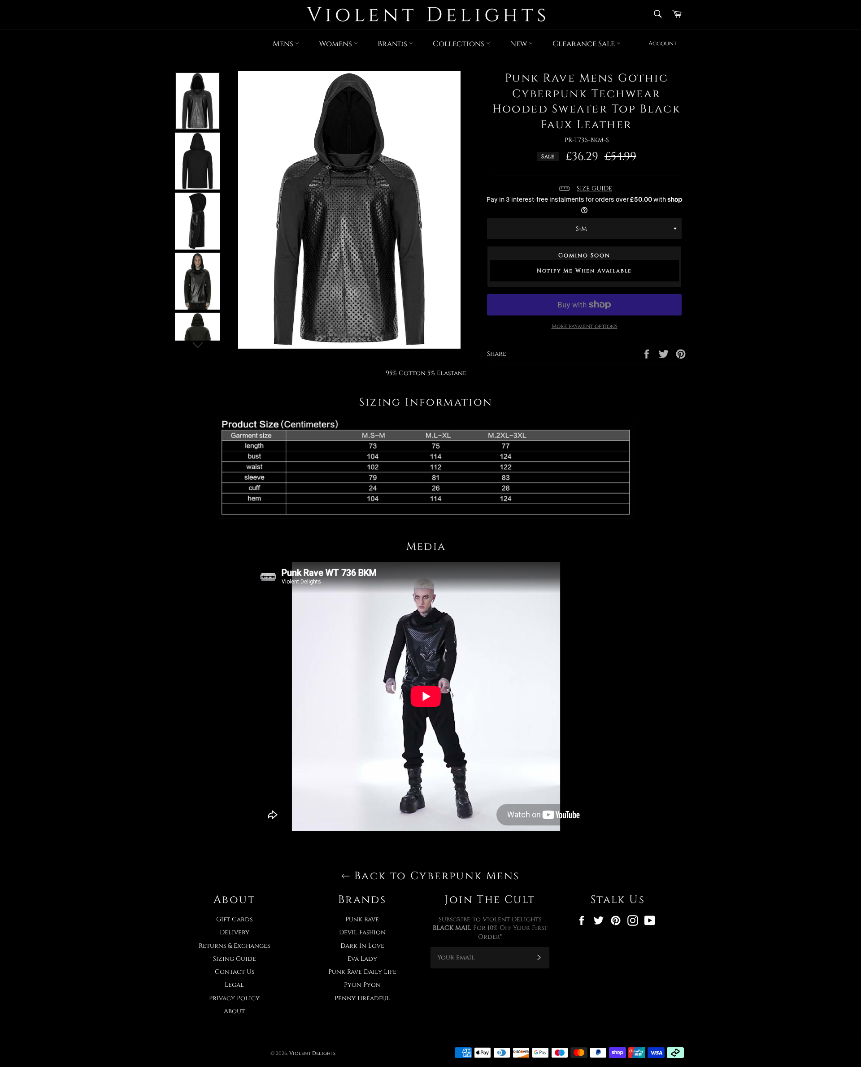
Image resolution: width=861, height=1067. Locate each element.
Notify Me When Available (584, 270)
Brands (393, 44)
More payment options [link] (584, 326)
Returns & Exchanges (234, 946)
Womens (336, 44)
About (234, 1011)
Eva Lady (362, 959)
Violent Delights (312, 1053)
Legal (234, 985)
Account (662, 43)
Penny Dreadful (362, 998)
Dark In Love (362, 946)
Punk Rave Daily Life (362, 972)
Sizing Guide (234, 959)
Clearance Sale (584, 44)
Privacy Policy (234, 998)
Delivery (234, 932)
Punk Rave (362, 919)
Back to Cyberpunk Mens (434, 876)
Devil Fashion (362, 932)
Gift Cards (234, 919)
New (519, 44)
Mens (284, 44)
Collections (459, 44)
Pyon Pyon (362, 985)
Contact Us (234, 972)
